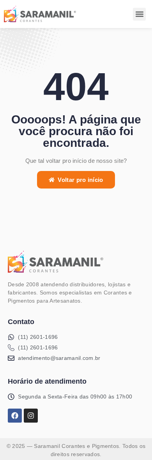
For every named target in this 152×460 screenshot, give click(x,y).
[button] (139, 14)
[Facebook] (15, 416)
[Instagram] (31, 416)
